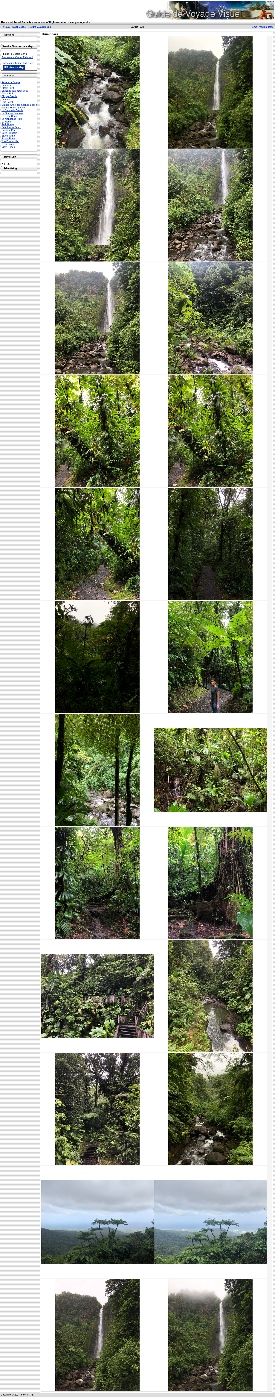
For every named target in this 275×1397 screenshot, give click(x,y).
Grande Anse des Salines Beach (19, 104)
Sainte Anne (8, 135)
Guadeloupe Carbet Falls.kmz (17, 63)
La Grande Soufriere (12, 113)
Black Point (7, 88)
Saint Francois (9, 132)
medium (263, 26)
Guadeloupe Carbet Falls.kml (17, 57)
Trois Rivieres (8, 144)
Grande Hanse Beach (13, 107)
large (271, 26)
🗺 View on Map (14, 67)
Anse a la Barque (10, 82)
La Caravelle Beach (12, 110)
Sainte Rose (8, 138)
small (255, 26)
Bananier (6, 85)
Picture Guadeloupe (39, 26)
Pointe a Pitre (8, 130)
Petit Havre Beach (11, 127)
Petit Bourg (7, 124)
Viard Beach (8, 147)
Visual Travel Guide (14, 26)
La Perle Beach (9, 116)
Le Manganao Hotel (11, 118)
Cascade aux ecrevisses (14, 90)
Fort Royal (7, 102)
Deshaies (6, 99)
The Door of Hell (10, 141)
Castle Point (8, 93)
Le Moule (6, 121)
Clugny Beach (9, 96)
